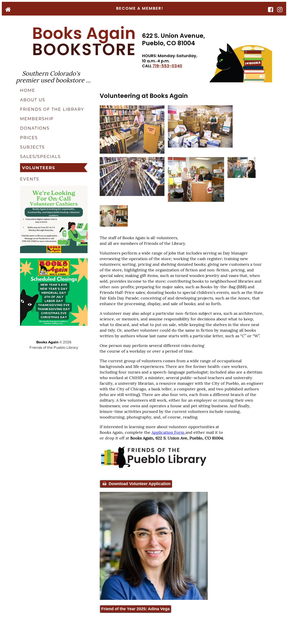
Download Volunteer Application (139, 484)
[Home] (8, 10)
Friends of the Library (52, 109)
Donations (35, 128)
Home (27, 90)
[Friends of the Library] (154, 468)
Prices (29, 137)
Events (29, 179)
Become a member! (139, 8)
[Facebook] (271, 10)
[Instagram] (280, 10)
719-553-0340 (167, 66)
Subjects (32, 147)
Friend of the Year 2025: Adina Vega (135, 609)
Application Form (168, 432)
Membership (37, 118)
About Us (32, 99)
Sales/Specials (40, 156)
